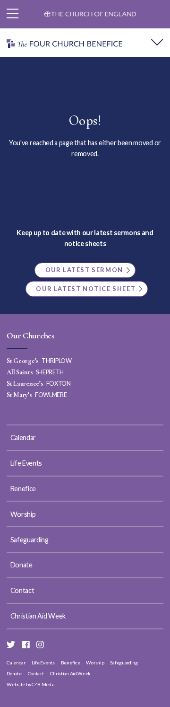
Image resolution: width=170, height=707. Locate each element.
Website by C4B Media (31, 684)
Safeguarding (29, 540)
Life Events (26, 463)
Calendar (23, 437)
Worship (23, 514)
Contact (22, 590)
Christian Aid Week (38, 616)
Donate (21, 565)
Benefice (23, 489)
